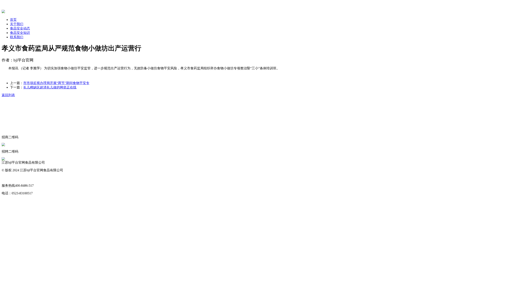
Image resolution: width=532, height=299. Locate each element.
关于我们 (16, 24)
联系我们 (16, 37)
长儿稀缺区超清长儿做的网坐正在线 (49, 87)
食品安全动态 (20, 28)
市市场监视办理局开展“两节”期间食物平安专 (56, 83)
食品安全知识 (20, 32)
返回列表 (8, 95)
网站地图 (8, 178)
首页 (13, 19)
